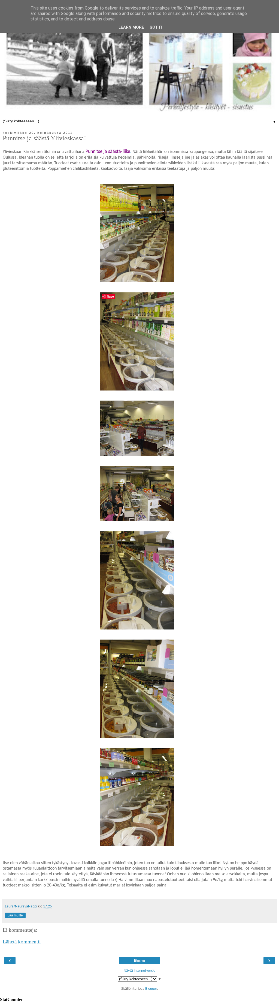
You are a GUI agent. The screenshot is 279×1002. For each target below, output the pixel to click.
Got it (156, 27)
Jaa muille (15, 915)
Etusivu (139, 960)
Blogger (151, 989)
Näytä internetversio (139, 971)
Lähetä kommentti (22, 942)
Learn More (131, 27)
